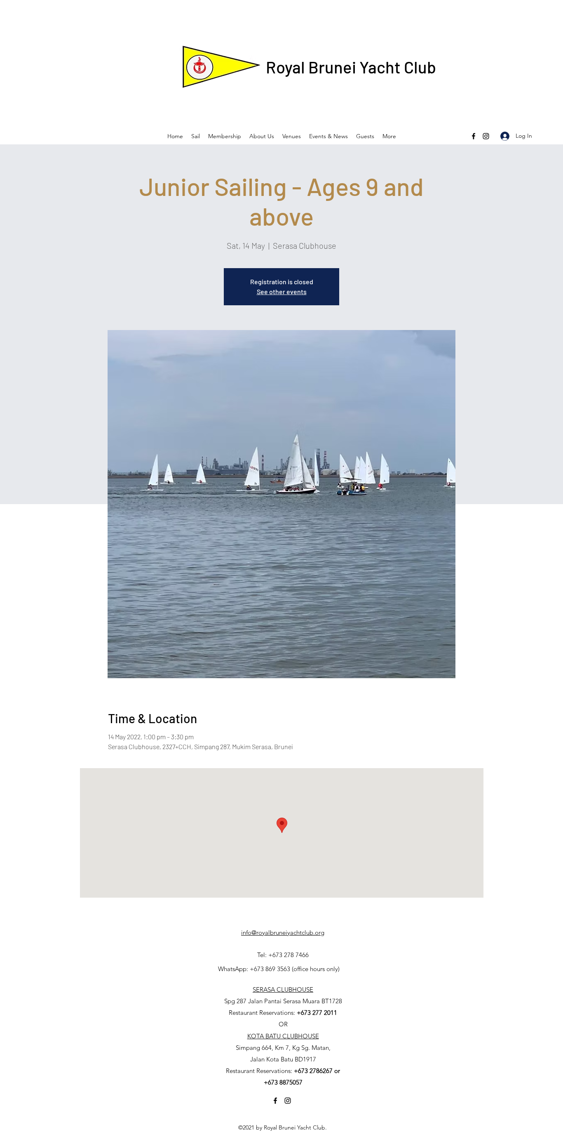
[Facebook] (473, 136)
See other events (282, 291)
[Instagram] (486, 136)
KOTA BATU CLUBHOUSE (283, 1036)
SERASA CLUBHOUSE (283, 989)
